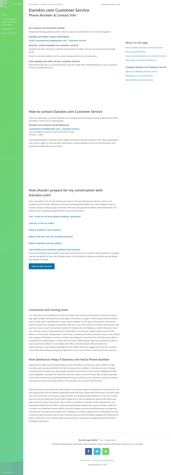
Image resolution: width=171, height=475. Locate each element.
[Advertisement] (74, 89)
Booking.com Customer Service (139, 75)
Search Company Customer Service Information (9, 22)
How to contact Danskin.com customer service (146, 56)
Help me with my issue (42, 266)
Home (4, 15)
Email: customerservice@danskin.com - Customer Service (57, 40)
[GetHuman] (11, 3)
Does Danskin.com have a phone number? (144, 47)
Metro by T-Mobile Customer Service (142, 71)
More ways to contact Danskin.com (141, 60)
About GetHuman (9, 33)
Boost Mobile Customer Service (139, 80)
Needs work (110, 440)
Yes (101, 440)
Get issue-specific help (135, 52)
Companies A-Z (8, 29)
